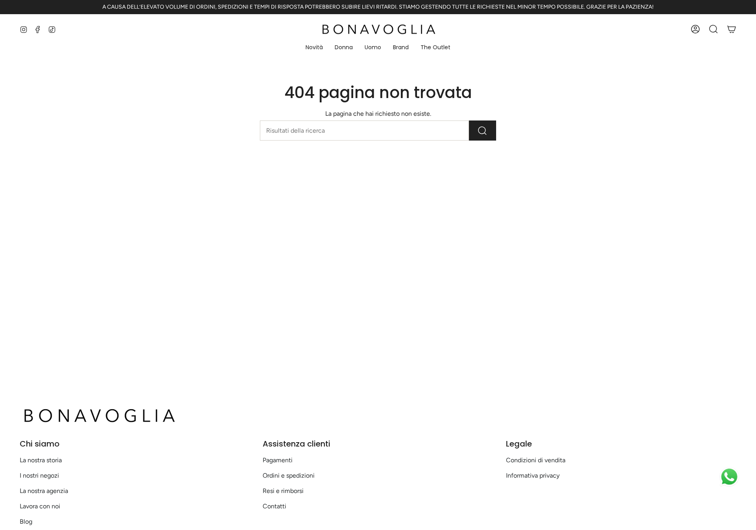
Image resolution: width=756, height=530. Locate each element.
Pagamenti (278, 460)
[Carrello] (732, 29)
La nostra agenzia (44, 491)
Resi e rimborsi (283, 491)
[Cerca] (482, 130)
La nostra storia (41, 460)
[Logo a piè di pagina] (98, 415)
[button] (314, 47)
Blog (26, 521)
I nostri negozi (39, 475)
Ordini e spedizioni (289, 475)
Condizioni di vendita (535, 460)
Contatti (274, 506)
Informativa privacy (533, 475)
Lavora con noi (40, 506)
